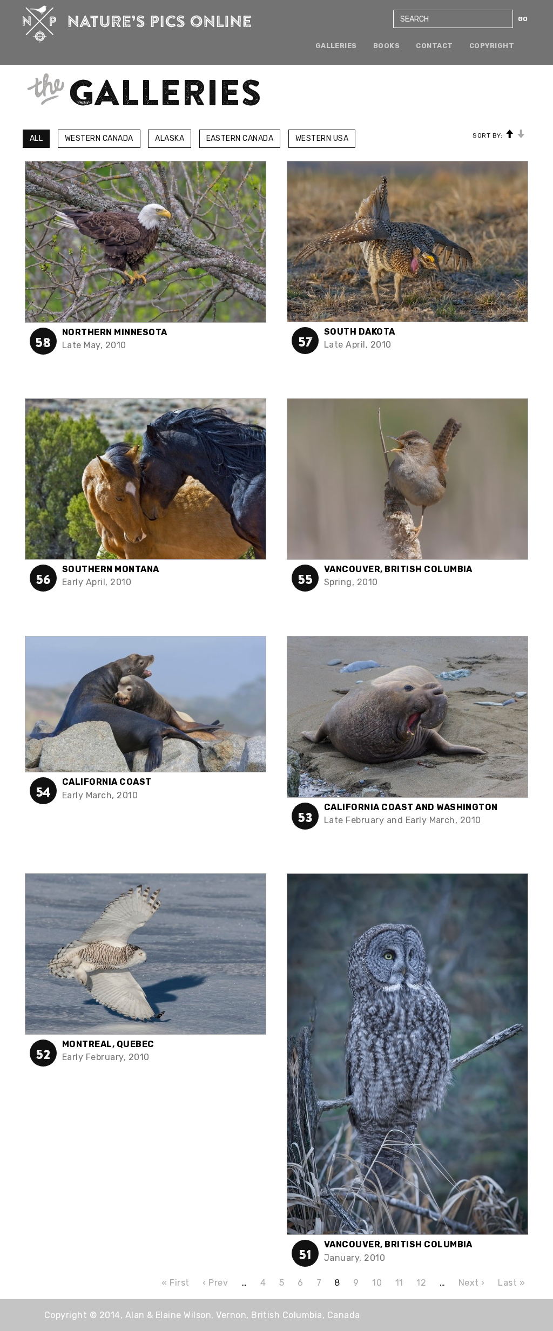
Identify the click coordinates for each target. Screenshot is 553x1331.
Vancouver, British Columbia (398, 569)
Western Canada (99, 138)
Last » (511, 1283)
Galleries (336, 46)
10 (377, 1283)
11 (399, 1283)
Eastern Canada (240, 138)
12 (421, 1283)
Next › (471, 1283)
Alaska (169, 138)
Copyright (491, 46)
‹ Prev (215, 1283)
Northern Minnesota (114, 332)
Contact (434, 46)
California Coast (107, 782)
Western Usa (321, 138)
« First (175, 1283)
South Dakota (359, 332)
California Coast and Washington (411, 807)
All (36, 138)
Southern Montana (110, 569)
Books (386, 46)
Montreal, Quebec (108, 1044)
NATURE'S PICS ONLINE (137, 24)
